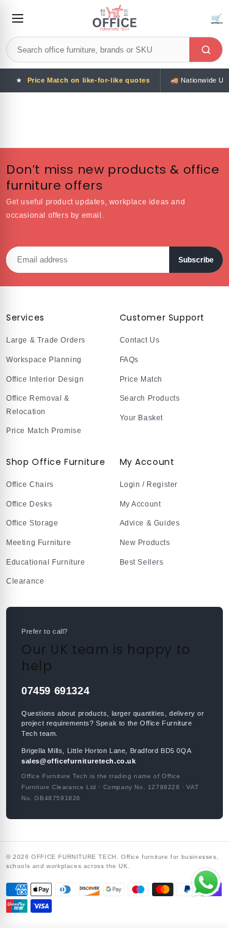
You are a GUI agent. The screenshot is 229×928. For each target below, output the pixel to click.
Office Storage (32, 523)
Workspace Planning (44, 359)
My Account (140, 504)
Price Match (141, 379)
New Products (145, 542)
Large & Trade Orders (45, 340)
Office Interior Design (45, 379)
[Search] (205, 49)
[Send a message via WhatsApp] (206, 882)
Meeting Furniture (38, 542)
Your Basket (142, 418)
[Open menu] (17, 18)
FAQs (129, 359)
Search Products (150, 398)
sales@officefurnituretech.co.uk (78, 761)
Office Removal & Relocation (38, 405)
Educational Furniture (45, 562)
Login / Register (149, 484)
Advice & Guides (150, 523)
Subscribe (196, 260)
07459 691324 (55, 691)
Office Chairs (30, 484)
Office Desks (29, 504)
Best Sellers (142, 562)
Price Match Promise (43, 430)
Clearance (25, 581)
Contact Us (140, 340)
